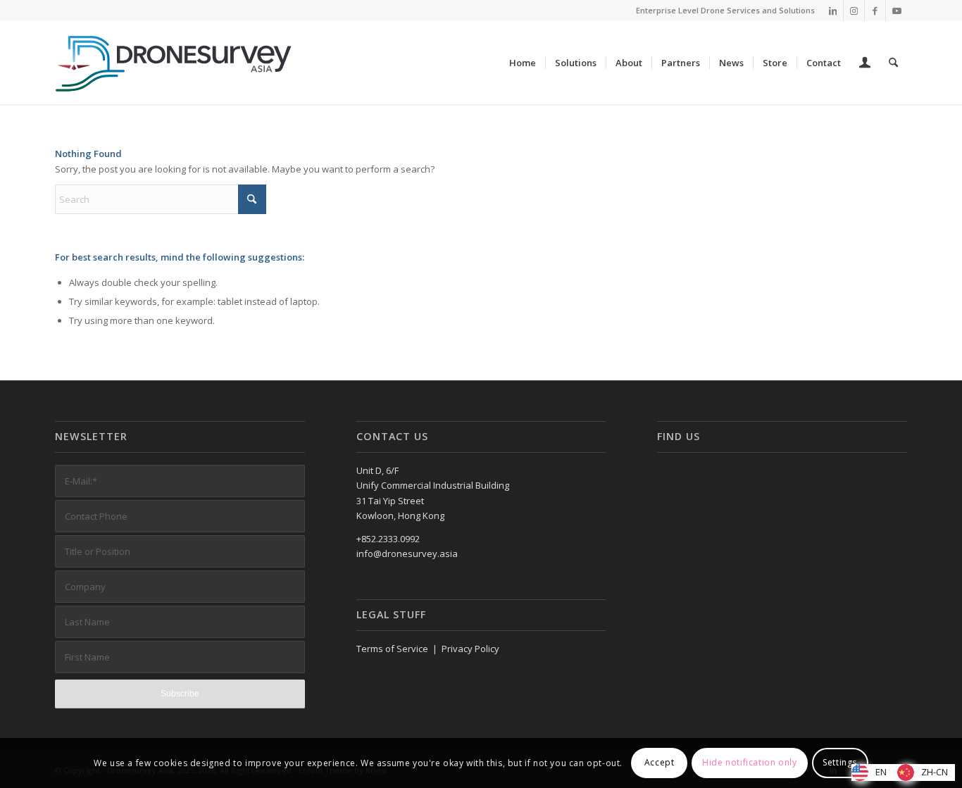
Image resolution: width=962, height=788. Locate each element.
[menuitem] (522, 62)
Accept (659, 763)
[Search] (893, 62)
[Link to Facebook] (875, 10)
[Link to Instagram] (854, 10)
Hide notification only (749, 763)
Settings (840, 763)
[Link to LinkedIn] (833, 10)
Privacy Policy (470, 648)
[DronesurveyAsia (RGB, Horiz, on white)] (174, 62)
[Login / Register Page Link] (865, 64)
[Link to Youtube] (896, 10)
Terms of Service (392, 648)
